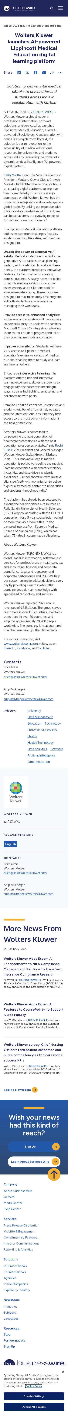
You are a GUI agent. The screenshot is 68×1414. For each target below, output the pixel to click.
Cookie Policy (34, 1386)
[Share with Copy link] (52, 72)
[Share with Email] (44, 72)
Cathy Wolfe (12, 175)
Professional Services (42, 730)
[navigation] (60, 8)
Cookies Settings (34, 1396)
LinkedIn (9, 648)
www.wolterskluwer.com (21, 644)
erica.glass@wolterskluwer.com (25, 677)
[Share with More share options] (60, 72)
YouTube (43, 648)
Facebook (23, 648)
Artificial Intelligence (41, 755)
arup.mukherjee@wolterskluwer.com (28, 699)
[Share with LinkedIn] (19, 72)
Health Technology (41, 742)
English (10, 844)
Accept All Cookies (34, 1406)
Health (32, 736)
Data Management (40, 717)
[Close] (63, 1371)
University (34, 711)
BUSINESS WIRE (41, 112)
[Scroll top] (54, 1174)
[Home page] (19, 8)
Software (56, 749)
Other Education (39, 762)
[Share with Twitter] (27, 72)
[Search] (51, 8)
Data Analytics (37, 749)
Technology (53, 723)
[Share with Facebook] (35, 72)
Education (34, 723)
